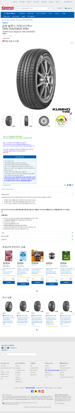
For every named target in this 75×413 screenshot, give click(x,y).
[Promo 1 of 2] (36, 291)
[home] (7, 8)
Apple (23, 16)
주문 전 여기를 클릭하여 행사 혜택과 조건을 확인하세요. (18, 138)
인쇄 (71, 43)
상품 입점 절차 (63, 370)
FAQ (31, 365)
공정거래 (62, 372)
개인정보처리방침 (30, 388)
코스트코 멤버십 (20, 363)
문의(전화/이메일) (34, 368)
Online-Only (6, 16)
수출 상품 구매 (33, 374)
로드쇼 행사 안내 (49, 374)
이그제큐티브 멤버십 (20, 370)
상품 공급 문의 (63, 365)
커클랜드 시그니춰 (5, 372)
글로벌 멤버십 (18, 381)
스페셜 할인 (22, 13)
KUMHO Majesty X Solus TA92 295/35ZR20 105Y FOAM (37, 322)
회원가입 (17, 365)
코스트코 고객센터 (7, 345)
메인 (3, 20)
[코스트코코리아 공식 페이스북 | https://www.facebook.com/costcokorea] (32, 392)
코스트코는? (3, 365)
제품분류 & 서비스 (5, 374)
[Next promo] (70, 119)
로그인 (60, 8)
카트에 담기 (8, 282)
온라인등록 (17, 372)
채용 (2, 378)
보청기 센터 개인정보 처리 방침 (52, 370)
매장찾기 (4, 350)
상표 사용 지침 (57, 388)
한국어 (57, 1)
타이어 (50, 13)
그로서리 (57, 13)
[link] (68, 185)
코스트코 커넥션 (4, 376)
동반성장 (62, 374)
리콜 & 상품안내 (33, 370)
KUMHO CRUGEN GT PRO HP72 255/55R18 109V (8, 322)
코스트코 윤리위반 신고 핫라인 (67, 377)
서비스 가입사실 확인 (59, 403)
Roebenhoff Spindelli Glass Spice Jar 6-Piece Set (51, 273)
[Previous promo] (3, 119)
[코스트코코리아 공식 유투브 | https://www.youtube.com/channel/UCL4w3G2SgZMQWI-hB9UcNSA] (43, 392)
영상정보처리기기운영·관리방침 (44, 388)
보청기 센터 (47, 368)
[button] (50, 8)
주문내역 (17, 377)
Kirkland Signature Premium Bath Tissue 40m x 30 (22, 273)
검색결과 (7, 20)
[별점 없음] (6, 36)
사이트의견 (32, 372)
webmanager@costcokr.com (22, 399)
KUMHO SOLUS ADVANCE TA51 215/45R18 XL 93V (50, 322)
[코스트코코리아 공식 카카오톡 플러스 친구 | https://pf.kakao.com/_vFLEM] (36, 392)
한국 (71, 1)
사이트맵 (16, 388)
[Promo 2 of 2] (38, 291)
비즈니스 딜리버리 (41, 13)
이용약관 (22, 388)
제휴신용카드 (18, 379)
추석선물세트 (31, 16)
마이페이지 (17, 374)
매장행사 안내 (48, 372)
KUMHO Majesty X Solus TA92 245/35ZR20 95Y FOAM (65, 322)
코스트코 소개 (5, 363)
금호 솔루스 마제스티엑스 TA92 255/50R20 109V (21, 20)
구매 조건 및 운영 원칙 (65, 368)
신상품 (63, 13)
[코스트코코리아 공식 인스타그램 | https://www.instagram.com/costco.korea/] (39, 392)
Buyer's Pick (30, 13)
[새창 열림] (3, 403)
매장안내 (47, 365)
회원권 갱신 (18, 368)
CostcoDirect (15, 16)
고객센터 (32, 363)
